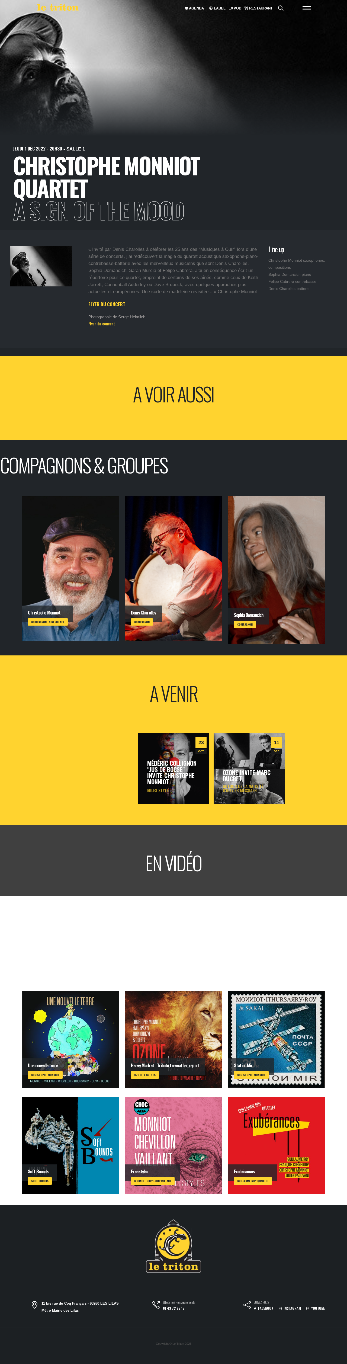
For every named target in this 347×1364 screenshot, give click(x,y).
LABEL (219, 8)
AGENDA (196, 8)
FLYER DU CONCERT (106, 304)
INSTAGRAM (292, 1308)
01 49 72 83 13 (173, 1308)
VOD (237, 8)
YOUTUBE (317, 1308)
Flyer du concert (101, 323)
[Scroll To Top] (337, 1358)
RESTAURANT (260, 8)
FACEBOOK (265, 1308)
